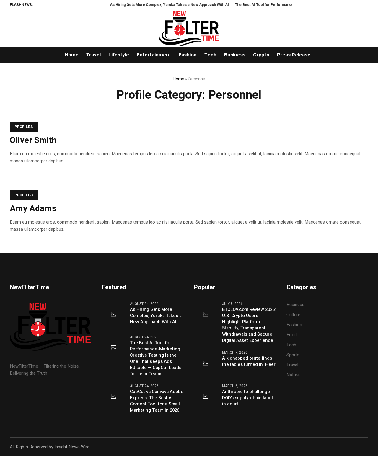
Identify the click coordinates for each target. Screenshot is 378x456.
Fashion (294, 324)
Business (295, 304)
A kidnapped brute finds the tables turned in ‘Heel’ (249, 361)
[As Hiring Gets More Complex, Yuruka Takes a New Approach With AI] (114, 314)
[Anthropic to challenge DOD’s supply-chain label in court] (206, 397)
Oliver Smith (33, 140)
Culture (293, 314)
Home (178, 79)
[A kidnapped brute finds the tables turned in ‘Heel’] (206, 363)
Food (291, 335)
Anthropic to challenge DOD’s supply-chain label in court (247, 398)
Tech (291, 345)
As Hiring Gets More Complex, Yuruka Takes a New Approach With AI (163, 4)
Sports (292, 355)
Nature (293, 375)
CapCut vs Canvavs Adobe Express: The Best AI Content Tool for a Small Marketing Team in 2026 (156, 401)
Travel (292, 365)
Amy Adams (33, 209)
